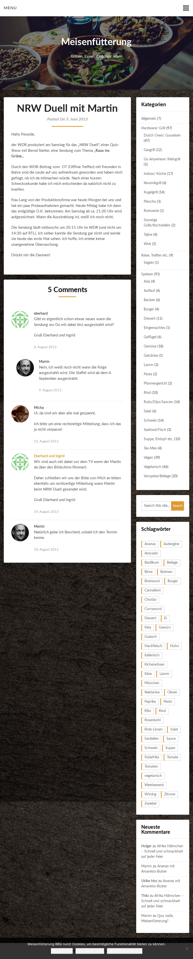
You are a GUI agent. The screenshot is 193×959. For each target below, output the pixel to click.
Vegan (148, 457)
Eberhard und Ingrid (49, 456)
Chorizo (150, 600)
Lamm (148, 365)
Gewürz (165, 627)
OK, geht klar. (61, 951)
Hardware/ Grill (153, 128)
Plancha (150, 201)
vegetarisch (153, 776)
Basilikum (151, 562)
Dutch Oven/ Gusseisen (162, 135)
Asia (147, 281)
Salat (147, 411)
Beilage (172, 562)
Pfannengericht (155, 383)
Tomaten (151, 766)
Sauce (171, 739)
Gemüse (150, 346)
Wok (147, 244)
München (151, 683)
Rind (147, 393)
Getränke (151, 355)
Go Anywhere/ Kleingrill (162, 159)
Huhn (174, 646)
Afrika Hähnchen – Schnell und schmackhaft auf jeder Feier (162, 852)
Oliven (172, 692)
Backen (149, 300)
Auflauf (149, 291)
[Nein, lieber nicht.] (186, 948)
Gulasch (150, 637)
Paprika (150, 701)
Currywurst (153, 609)
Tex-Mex (150, 448)
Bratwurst (152, 581)
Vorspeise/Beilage (157, 476)
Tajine (148, 234)
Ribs (147, 711)
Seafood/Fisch (155, 430)
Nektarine (152, 692)
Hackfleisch (153, 646)
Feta (147, 627)
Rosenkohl (152, 720)
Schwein (150, 420)
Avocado (151, 553)
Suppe (170, 748)
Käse (148, 674)
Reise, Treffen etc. (154, 255)
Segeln (149, 263)
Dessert (150, 318)
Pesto (168, 701)
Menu (10, 8)
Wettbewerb (154, 785)
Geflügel (150, 337)
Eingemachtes (154, 328)
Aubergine (171, 544)
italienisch (152, 655)
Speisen (147, 274)
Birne (148, 572)
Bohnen (166, 572)
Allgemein (148, 119)
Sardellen (151, 739)
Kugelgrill (151, 192)
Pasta (148, 374)
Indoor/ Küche (155, 174)
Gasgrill (149, 150)
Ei (165, 618)
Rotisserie (151, 211)
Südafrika (151, 757)
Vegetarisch (152, 467)
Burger (149, 309)
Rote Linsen (153, 729)
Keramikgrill (152, 183)
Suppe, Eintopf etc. (158, 439)
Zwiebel (150, 803)
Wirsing (150, 794)
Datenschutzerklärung (124, 951)
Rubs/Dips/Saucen (158, 402)
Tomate (172, 757)
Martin (146, 866)
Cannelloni (152, 590)
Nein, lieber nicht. (90, 951)
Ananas (150, 544)
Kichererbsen (154, 664)
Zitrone (169, 794)
